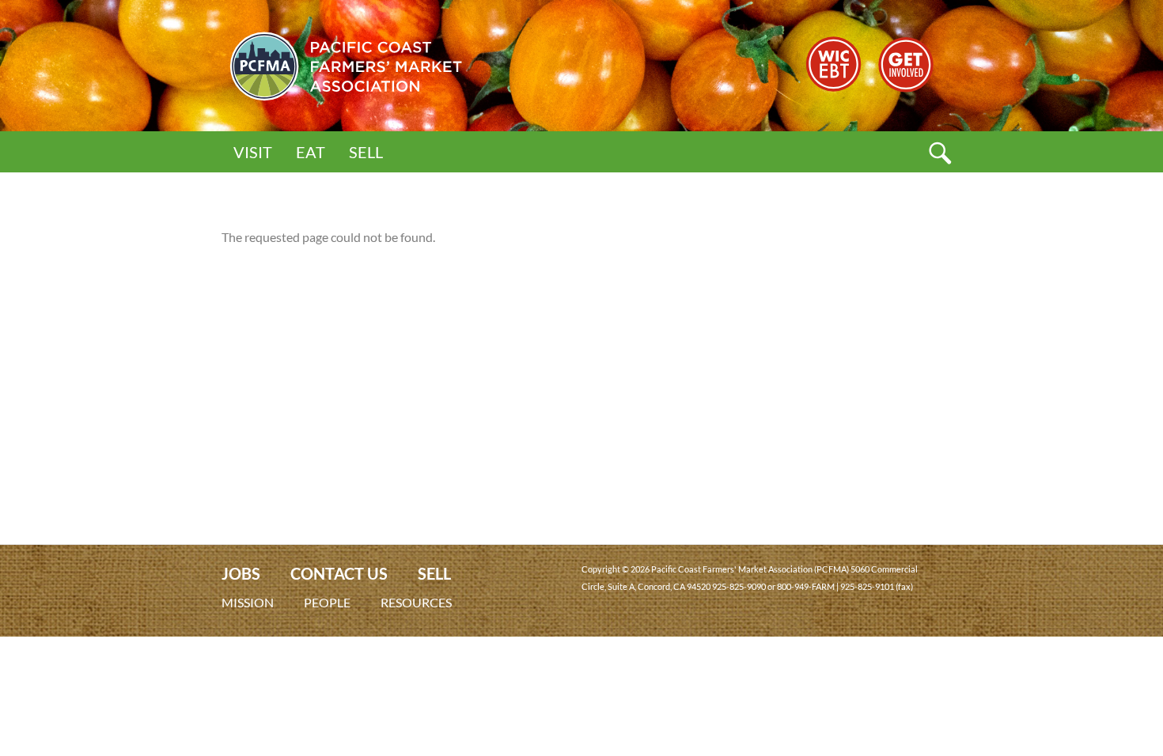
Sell (366, 151)
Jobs (241, 574)
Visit (252, 151)
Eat (310, 151)
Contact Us (339, 574)
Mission (248, 602)
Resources (416, 602)
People (327, 602)
